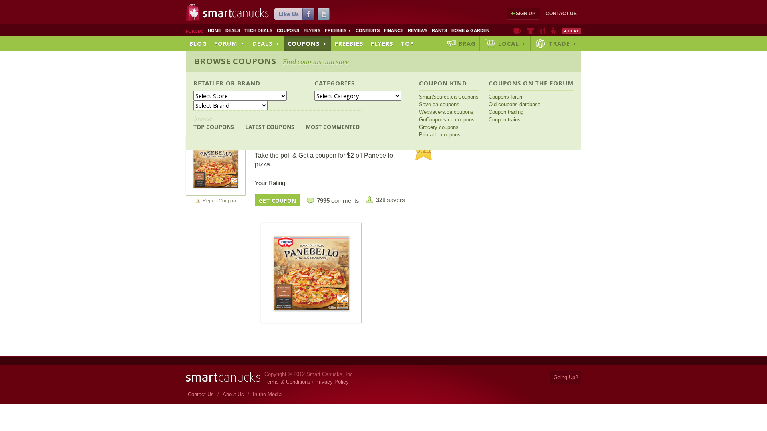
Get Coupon (277, 200)
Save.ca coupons (439, 104)
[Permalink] (215, 165)
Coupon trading (506, 112)
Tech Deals (258, 30)
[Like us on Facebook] (294, 14)
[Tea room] (517, 30)
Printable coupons (440, 135)
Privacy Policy (332, 382)
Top (407, 43)
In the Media (267, 394)
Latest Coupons (269, 126)
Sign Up (525, 13)
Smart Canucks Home (223, 377)
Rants (439, 30)
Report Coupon (219, 201)
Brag (467, 43)
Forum (229, 43)
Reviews (417, 30)
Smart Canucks (236, 13)
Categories (334, 83)
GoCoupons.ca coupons (447, 120)
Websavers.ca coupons (446, 112)
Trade (563, 43)
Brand (248, 83)
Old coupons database (514, 104)
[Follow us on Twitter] (323, 14)
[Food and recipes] (542, 30)
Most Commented (333, 126)
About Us (233, 394)
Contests (368, 30)
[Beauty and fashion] (530, 30)
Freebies (338, 30)
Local (512, 43)
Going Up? (566, 377)
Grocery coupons (439, 127)
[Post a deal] (571, 30)
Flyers (312, 30)
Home (214, 30)
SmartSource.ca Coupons (449, 97)
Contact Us (561, 13)
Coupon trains (505, 120)
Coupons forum (506, 97)
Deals (232, 30)
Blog (198, 43)
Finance (393, 30)
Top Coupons (213, 122)
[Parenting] (553, 30)
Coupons (288, 30)
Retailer (208, 83)
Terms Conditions (287, 382)
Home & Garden (470, 30)
